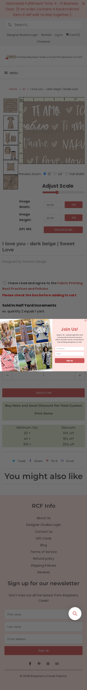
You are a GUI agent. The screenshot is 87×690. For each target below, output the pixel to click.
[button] (74, 613)
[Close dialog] (85, 320)
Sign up (69, 360)
